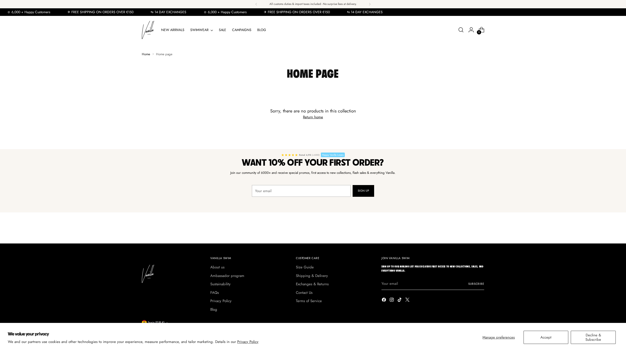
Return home (313, 117)
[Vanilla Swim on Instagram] (392, 300)
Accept (545, 337)
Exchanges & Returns (312, 284)
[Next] (369, 4)
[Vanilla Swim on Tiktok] (400, 300)
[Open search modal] (461, 30)
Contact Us (304, 292)
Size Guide (305, 267)
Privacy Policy (247, 341)
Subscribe (476, 284)
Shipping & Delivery (312, 275)
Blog (213, 309)
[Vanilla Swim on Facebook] (384, 300)
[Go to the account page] (471, 30)
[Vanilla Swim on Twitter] (408, 300)
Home (146, 54)
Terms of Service (309, 301)
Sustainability (220, 284)
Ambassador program (227, 275)
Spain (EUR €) (156, 322)
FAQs (214, 292)
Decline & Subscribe (593, 337)
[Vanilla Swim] (148, 30)
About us (217, 267)
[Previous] (256, 4)
